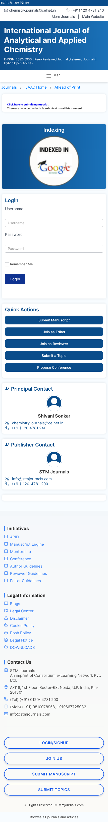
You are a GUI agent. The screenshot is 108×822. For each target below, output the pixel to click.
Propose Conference (54, 367)
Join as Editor (54, 332)
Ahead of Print (67, 87)
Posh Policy (20, 632)
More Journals (63, 16)
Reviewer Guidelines (28, 573)
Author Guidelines (26, 566)
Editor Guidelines (25, 580)
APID (14, 537)
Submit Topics (54, 789)
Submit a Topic (54, 355)
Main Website (93, 16)
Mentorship (20, 551)
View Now (13, 2)
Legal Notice (21, 640)
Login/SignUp (54, 742)
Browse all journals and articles (54, 817)
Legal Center (22, 611)
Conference (20, 558)
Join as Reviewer (54, 344)
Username (14, 208)
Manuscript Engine (27, 544)
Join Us (54, 758)
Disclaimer (19, 618)
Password (14, 234)
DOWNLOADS (22, 647)
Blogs (15, 603)
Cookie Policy (22, 625)
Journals (9, 87)
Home (36, 87)
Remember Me (21, 264)
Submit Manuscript (54, 320)
